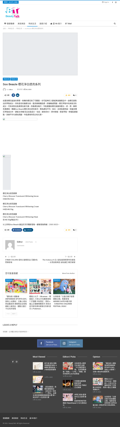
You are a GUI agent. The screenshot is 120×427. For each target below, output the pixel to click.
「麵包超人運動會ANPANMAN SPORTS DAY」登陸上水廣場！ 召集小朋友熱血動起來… (104, 367)
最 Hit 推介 (57, 24)
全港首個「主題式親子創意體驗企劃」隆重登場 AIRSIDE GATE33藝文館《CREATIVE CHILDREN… (105, 401)
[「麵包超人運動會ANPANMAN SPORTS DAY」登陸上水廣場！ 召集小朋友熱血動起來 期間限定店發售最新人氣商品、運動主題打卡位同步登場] (16, 286)
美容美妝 (21, 24)
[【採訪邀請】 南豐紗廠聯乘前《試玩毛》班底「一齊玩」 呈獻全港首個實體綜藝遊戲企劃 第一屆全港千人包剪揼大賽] (38, 389)
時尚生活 (32, 24)
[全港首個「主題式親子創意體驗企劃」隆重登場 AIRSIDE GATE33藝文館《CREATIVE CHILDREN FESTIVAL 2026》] (64, 286)
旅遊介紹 (43, 24)
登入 (13, 332)
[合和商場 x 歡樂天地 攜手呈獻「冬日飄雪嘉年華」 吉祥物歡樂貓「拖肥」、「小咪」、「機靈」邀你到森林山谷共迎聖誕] (68, 366)
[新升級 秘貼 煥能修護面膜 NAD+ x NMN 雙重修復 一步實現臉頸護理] (38, 366)
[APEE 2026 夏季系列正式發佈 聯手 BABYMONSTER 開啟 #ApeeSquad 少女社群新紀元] (68, 397)
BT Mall (68, 24)
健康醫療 (10, 24)
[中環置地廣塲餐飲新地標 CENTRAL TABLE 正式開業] (68, 383)
